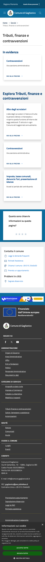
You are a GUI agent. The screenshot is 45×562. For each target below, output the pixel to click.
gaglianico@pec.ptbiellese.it (16, 484)
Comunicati (9, 431)
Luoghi (8, 445)
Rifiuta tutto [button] (22, 553)
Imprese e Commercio (13, 390)
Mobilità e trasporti (12, 397)
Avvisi (7, 435)
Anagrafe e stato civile (14, 386)
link (9, 543)
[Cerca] (40, 13)
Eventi (7, 449)
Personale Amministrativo (15, 371)
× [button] (42, 525)
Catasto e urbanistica (13, 393)
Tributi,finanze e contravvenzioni (18, 408)
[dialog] (22, 542)
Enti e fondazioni (11, 364)
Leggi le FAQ (10, 505)
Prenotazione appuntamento (16, 497)
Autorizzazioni (10, 416)
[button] (22, 558)
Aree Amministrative (13, 356)
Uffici (7, 360)
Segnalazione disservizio (14, 501)
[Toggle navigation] (4, 12)
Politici (8, 367)
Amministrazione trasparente (16, 520)
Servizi (13, 22)
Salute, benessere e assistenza (17, 412)
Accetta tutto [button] (22, 548)
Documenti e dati (12, 375)
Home (5, 22)
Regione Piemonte (10, 4)
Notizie (8, 427)
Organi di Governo (12, 352)
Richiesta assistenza (13, 508)
